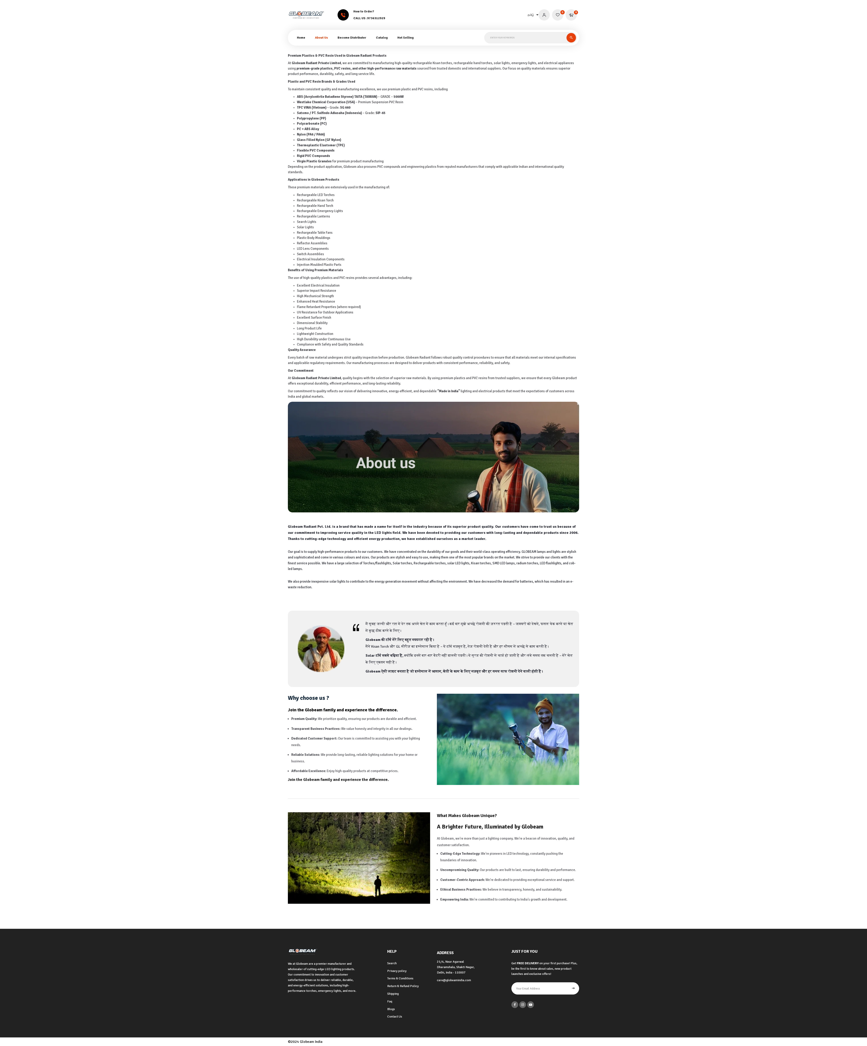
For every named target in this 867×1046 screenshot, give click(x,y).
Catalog (382, 38)
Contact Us (394, 1016)
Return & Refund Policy (403, 986)
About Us (321, 38)
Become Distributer (352, 38)
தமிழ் (531, 15)
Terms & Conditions (400, 978)
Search (392, 963)
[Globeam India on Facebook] (514, 1004)
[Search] (571, 37)
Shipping (393, 994)
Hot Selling (405, 38)
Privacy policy (397, 971)
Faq (389, 1001)
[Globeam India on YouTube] (530, 1004)
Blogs (391, 1009)
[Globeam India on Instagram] (522, 1004)
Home (301, 38)
